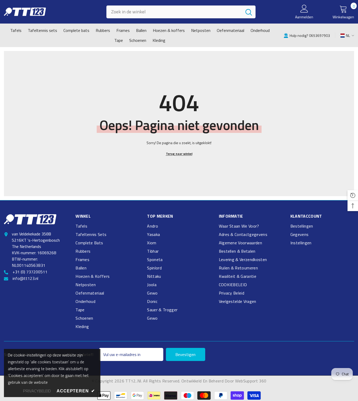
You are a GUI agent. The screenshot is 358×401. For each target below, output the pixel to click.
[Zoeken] (181, 11)
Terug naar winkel (179, 153)
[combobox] (174, 11)
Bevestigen (185, 354)
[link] (307, 35)
